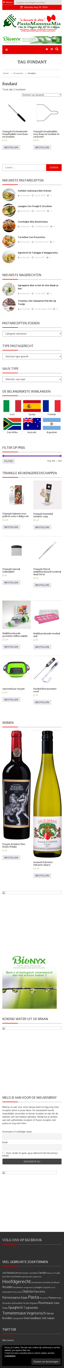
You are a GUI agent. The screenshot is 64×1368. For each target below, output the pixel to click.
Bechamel (23, 1273)
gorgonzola (37, 1277)
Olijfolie (27, 1291)
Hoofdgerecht (16, 1281)
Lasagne (38, 1287)
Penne (52, 1297)
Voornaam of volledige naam (17, 1131)
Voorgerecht (18, 1318)
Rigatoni (34, 1303)
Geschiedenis (16, 1276)
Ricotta (26, 1303)
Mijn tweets (8, 1340)
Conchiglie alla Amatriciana (33, 221)
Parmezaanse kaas (14, 1297)
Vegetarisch (36, 1313)
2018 (4, 1273)
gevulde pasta (27, 1277)
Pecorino (44, 1297)
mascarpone (7, 1292)
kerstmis (46, 1282)
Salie (56, 1303)
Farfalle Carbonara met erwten (34, 190)
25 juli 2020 (40, 293)
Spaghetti (15, 1307)
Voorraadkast (32, 1318)
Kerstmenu (36, 1282)
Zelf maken (48, 1318)
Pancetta (39, 1291)
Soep (5, 1308)
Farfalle (42, 1272)
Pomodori (6, 1303)
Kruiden (7, 1287)
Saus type (10, 369)
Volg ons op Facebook (22, 1240)
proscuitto (17, 1303)
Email (5, 1142)
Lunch (53, 1287)
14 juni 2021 (39, 257)
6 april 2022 (40, 211)
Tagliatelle (31, 1307)
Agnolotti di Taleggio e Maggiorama (38, 252)
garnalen (6, 1276)
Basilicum (12, 1272)
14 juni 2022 (40, 195)
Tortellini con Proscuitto (31, 237)
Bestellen (11, 147)
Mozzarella (17, 1292)
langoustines (28, 1287)
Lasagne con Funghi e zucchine (35, 206)
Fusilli (57, 1273)
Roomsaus (45, 1303)
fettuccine (50, 1273)
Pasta (33, 1297)
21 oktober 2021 (41, 226)
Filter (9, 461)
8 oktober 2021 (41, 242)
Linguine (46, 1287)
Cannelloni (33, 1273)
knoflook (55, 1282)
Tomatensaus (14, 1312)
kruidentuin (18, 1287)
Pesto (59, 1297)
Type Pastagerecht (18, 346)
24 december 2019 (43, 309)
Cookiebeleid (10, 1356)
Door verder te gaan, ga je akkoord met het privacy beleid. (30, 1154)
